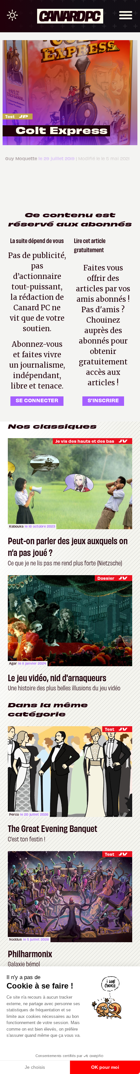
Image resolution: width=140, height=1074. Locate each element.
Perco (14, 814)
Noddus (15, 939)
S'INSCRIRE (103, 400)
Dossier (105, 578)
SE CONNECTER (37, 400)
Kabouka (16, 526)
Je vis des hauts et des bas (84, 441)
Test (10, 116)
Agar (13, 663)
